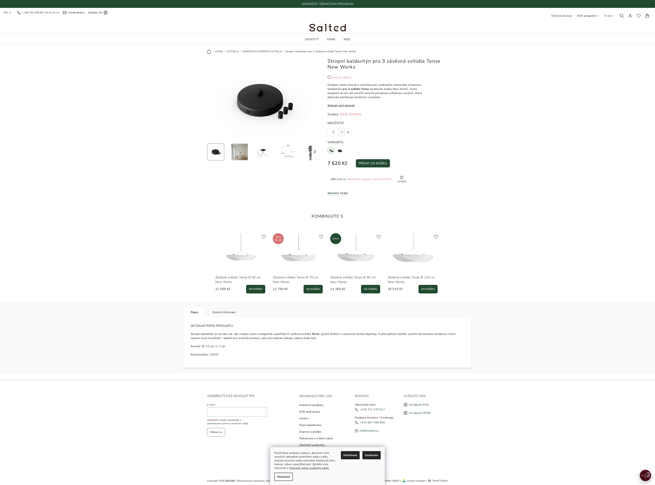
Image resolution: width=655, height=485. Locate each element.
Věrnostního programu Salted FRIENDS (369, 179)
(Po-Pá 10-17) (40, 12)
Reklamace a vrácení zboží (316, 438)
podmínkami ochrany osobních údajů (227, 423)
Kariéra (304, 418)
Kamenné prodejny (311, 405)
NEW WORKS (350, 114)
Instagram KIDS (419, 405)
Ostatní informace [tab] (223, 312)
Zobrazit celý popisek (341, 105)
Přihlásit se (216, 432)
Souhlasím (371, 455)
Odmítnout (350, 455)
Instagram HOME (420, 413)
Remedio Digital (390, 480)
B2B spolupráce (587, 15)
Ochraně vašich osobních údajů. (309, 468)
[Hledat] (621, 15)
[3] (331, 150)
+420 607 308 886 (372, 422)
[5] (339, 150)
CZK (5, 12)
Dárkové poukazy (561, 15)
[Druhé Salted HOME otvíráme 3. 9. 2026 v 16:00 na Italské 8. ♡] (645, 475)
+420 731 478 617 (372, 409)
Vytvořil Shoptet (416, 480)
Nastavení (283, 477)
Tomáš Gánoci (440, 480)
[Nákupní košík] (647, 15)
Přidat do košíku (373, 163)
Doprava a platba (310, 432)
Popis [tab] (194, 312)
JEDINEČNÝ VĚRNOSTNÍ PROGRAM (327, 4)
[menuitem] (312, 39)
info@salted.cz (369, 431)
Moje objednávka (310, 425)
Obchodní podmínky (312, 445)
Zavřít (347, 203)
